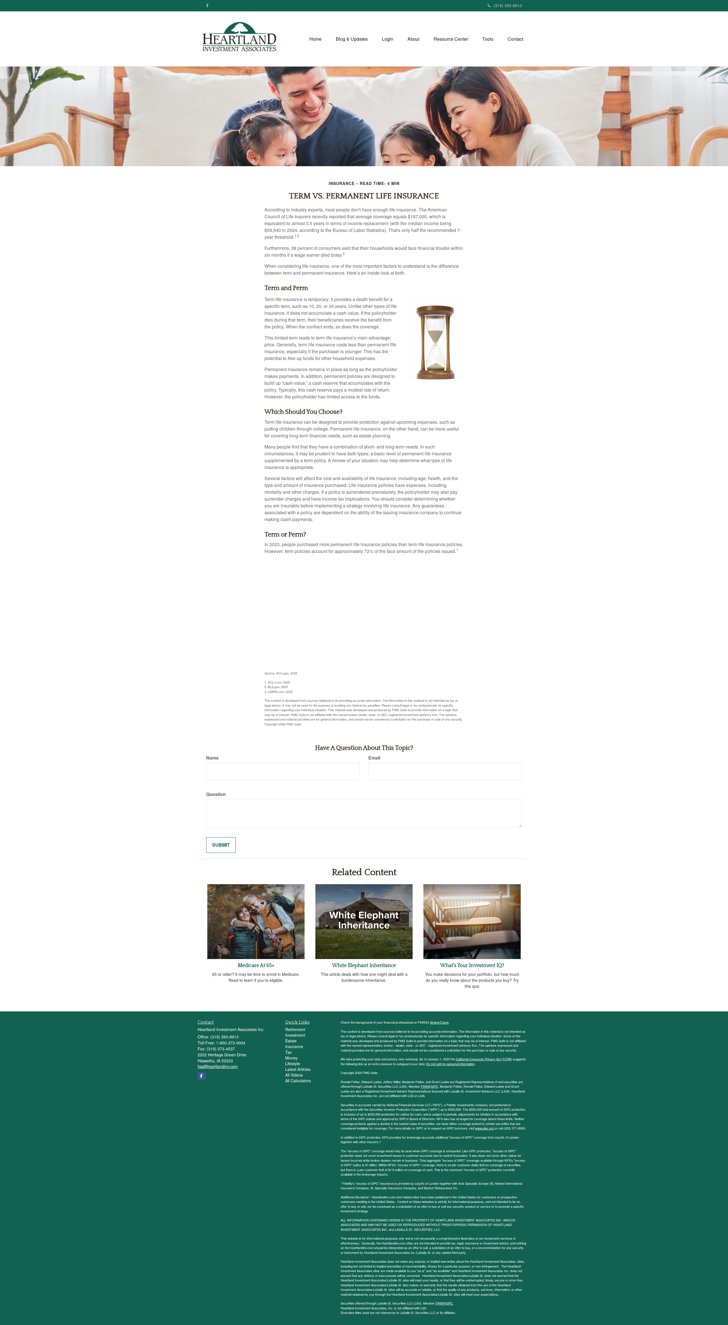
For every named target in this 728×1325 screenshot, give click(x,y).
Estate (291, 1041)
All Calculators (298, 1080)
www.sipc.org (485, 1128)
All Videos (294, 1075)
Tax (288, 1052)
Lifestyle (292, 1063)
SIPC (434, 1086)
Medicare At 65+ (256, 965)
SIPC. (450, 1303)
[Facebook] (207, 5)
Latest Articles (298, 1069)
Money (291, 1058)
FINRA (425, 1086)
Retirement (295, 1029)
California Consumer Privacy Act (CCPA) (484, 1059)
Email (374, 758)
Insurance (294, 1046)
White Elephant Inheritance (364, 965)
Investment (295, 1035)
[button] (352, 39)
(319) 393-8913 (508, 5)
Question (216, 794)
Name (212, 758)
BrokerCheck (439, 1022)
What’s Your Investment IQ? (472, 965)
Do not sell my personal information (450, 1063)
